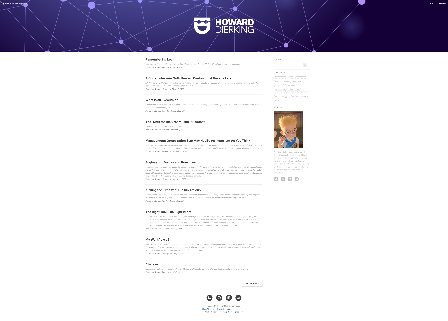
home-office (298, 82)
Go (305, 65)
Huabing (229, 309)
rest (276, 97)
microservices (294, 89)
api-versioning (280, 78)
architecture (301, 78)
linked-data (290, 85)
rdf (286, 93)
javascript (279, 85)
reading (294, 93)
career (277, 82)
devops (287, 82)
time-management (299, 97)
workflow (278, 100)
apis (291, 78)
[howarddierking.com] (276, 179)
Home (432, 3)
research (304, 93)
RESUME (442, 3)
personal (278, 93)
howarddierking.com (16, 3)
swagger (285, 97)
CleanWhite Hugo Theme (212, 309)
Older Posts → (252, 283)
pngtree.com (238, 312)
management (280, 89)
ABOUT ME (278, 108)
